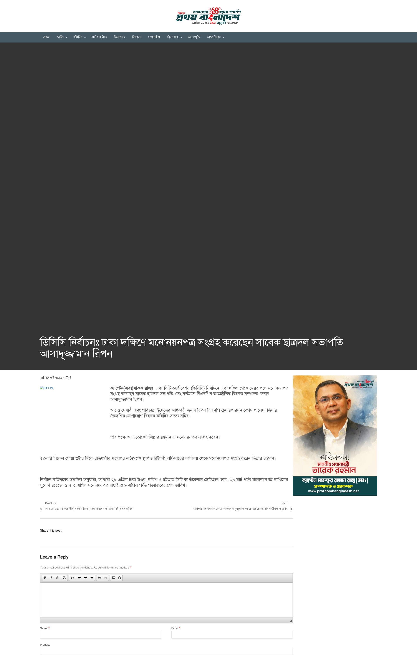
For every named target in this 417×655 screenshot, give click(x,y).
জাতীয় (60, 37)
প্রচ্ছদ (46, 37)
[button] (45, 578)
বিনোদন (136, 37)
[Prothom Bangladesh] (208, 16)
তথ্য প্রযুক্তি (194, 37)
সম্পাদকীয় (154, 37)
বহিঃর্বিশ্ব (77, 37)
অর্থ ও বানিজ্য (99, 37)
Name (45, 628)
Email (175, 628)
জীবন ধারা (173, 37)
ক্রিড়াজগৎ (119, 37)
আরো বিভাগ (214, 37)
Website (45, 645)
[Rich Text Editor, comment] (166, 600)
